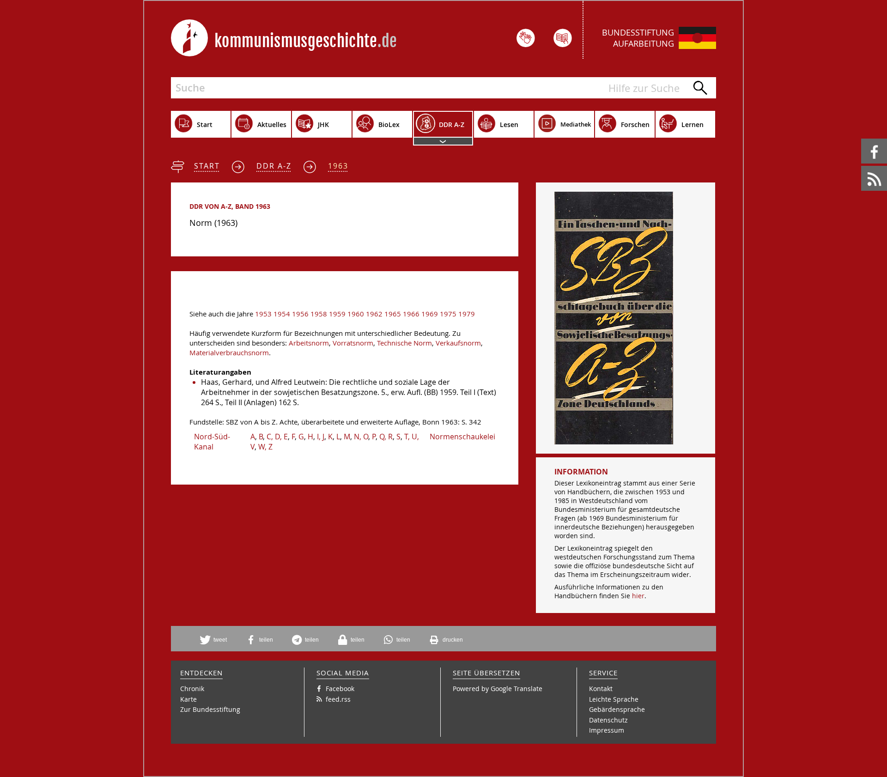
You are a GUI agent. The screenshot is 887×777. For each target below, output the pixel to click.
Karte (188, 699)
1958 (318, 314)
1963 (338, 166)
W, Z (265, 447)
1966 (411, 314)
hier (638, 595)
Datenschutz (608, 720)
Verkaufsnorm (458, 343)
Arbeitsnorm (309, 343)
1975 (448, 314)
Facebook (340, 688)
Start (207, 166)
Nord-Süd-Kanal (212, 441)
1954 (281, 314)
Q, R (386, 436)
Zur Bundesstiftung (210, 709)
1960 (355, 314)
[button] (216, 640)
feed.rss (338, 699)
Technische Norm (404, 343)
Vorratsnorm (353, 343)
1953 (263, 314)
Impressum (606, 730)
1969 (429, 314)
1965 (392, 314)
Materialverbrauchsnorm (229, 352)
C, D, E (277, 436)
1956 (300, 314)
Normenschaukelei (462, 436)
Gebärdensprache (617, 709)
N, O (361, 436)
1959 (337, 314)
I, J (320, 436)
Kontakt (601, 688)
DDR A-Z (274, 166)
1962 (374, 314)
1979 (466, 314)
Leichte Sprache (613, 699)
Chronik (192, 688)
